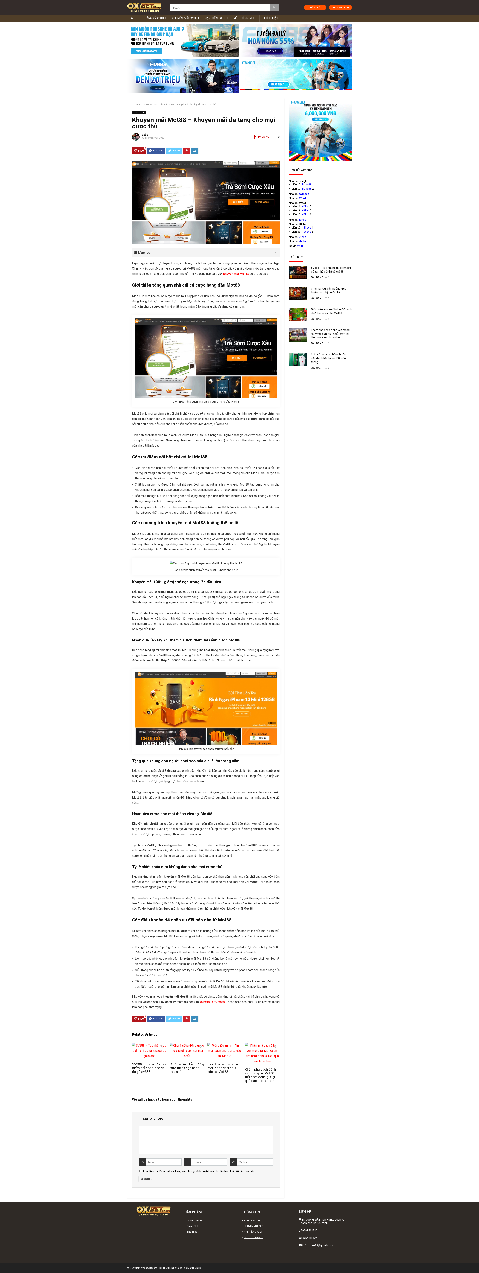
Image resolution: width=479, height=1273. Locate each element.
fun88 (302, 219)
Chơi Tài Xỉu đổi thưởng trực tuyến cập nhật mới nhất (187, 1068)
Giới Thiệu (163, 1267)
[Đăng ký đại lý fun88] (183, 40)
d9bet (305, 206)
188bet (306, 227)
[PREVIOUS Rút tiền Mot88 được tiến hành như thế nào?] (3, 1263)
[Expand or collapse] (275, 252)
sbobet (303, 241)
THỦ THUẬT (270, 18)
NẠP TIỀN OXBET (216, 18)
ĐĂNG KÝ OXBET (155, 18)
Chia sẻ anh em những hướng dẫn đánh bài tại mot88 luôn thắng (329, 358)
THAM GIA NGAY (340, 7)
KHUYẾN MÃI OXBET (185, 18)
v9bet (302, 237)
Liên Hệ (197, 1267)
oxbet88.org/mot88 (213, 1002)
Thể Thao (192, 1231)
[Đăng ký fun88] (320, 129)
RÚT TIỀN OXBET (245, 18)
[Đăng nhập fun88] (296, 76)
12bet (302, 198)
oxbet (145, 134)
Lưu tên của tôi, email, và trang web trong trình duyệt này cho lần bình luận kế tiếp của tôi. (198, 1171)
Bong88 (307, 184)
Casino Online (194, 1220)
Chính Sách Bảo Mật (181, 1267)
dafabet (304, 194)
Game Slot (192, 1226)
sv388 (300, 246)
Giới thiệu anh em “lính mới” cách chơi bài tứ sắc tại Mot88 (223, 1068)
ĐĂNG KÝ (315, 7)
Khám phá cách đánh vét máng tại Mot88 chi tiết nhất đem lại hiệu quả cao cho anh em (262, 1075)
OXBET (134, 18)
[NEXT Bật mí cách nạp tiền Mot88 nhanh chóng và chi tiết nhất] (475, 1263)
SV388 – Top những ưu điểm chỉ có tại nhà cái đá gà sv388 (149, 1068)
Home (135, 104)
